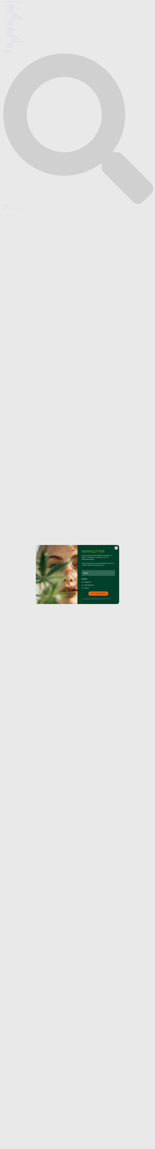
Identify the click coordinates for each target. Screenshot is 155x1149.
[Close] (116, 548)
